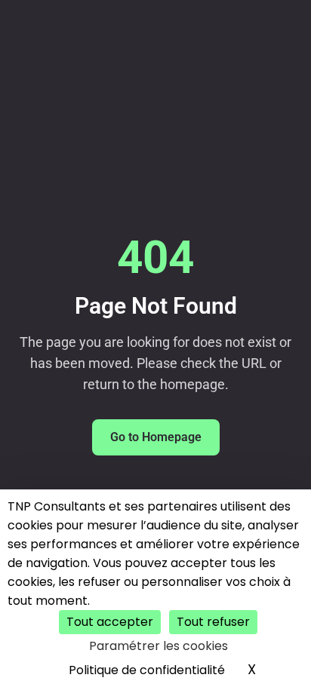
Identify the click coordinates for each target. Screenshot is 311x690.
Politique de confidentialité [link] (147, 670)
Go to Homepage (156, 437)
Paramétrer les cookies (158, 646)
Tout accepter (109, 621)
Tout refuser (213, 621)
